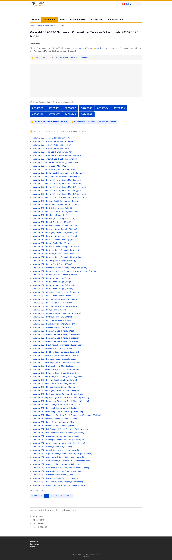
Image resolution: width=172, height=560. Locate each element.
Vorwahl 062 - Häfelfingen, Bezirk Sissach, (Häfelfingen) (58, 482)
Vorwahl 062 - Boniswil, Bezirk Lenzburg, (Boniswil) (56, 239)
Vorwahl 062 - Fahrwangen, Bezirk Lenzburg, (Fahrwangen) (59, 411)
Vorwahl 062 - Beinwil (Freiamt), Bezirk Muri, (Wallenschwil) (59, 187)
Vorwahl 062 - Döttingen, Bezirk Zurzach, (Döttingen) (57, 362)
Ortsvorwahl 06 (80, 48)
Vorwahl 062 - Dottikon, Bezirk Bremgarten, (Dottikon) (57, 355)
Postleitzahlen (78, 19)
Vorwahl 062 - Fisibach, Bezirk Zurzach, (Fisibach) (55, 418)
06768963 (86, 108)
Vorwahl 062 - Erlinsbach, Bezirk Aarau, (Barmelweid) (56, 404)
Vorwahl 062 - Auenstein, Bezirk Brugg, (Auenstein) (55, 162)
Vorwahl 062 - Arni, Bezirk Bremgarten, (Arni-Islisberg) (57, 155)
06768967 (54, 114)
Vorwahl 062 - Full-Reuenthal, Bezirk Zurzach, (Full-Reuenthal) (60, 429)
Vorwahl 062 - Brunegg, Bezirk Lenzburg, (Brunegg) (56, 292)
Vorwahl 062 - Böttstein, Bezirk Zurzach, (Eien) (54, 253)
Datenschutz (35, 544)
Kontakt (33, 546)
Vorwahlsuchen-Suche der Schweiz (89, 121)
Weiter (68, 495)
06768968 (70, 114)
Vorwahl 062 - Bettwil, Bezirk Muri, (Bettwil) (52, 208)
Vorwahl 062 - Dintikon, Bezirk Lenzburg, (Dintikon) (56, 352)
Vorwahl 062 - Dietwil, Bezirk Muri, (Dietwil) (52, 348)
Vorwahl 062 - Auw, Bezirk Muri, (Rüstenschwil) (54, 169)
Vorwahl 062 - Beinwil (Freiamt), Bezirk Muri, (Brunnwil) (57, 183)
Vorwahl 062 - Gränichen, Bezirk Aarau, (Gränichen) (56, 464)
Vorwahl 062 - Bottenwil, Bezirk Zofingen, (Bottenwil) (56, 246)
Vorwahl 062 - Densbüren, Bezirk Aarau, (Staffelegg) (56, 341)
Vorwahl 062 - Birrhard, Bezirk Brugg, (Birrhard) (54, 218)
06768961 (54, 108)
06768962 (70, 108)
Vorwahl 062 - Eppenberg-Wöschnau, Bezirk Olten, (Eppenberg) (61, 397)
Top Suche (37, 4)
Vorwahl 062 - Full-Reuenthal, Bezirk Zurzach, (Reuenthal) (58, 432)
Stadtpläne (97, 19)
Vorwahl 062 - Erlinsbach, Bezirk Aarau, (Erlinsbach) (56, 408)
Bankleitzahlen (116, 19)
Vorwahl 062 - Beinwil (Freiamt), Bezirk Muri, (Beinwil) (57, 180)
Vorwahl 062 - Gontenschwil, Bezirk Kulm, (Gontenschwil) (58, 457)
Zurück (34, 495)
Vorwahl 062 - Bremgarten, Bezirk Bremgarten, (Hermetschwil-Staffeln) (64, 271)
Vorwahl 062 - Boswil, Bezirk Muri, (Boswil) (52, 243)
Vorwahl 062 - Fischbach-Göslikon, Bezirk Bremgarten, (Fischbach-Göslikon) (67, 415)
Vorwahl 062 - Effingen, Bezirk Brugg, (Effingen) (54, 373)
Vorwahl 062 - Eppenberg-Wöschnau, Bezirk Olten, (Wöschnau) (61, 401)
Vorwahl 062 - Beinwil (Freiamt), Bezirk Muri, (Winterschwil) (59, 194)
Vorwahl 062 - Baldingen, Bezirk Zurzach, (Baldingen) (56, 176)
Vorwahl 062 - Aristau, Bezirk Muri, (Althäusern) (54, 141)
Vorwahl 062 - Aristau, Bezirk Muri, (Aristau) (52, 145)
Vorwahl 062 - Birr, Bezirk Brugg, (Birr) (50, 215)
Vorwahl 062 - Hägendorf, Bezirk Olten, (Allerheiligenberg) (59, 485)
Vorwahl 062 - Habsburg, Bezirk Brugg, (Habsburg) (55, 478)
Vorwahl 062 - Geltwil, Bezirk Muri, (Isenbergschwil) (56, 450)
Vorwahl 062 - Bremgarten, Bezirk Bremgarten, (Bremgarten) (60, 267)
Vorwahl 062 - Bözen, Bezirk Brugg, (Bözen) (52, 264)
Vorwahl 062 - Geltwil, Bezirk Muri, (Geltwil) (52, 446)
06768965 (119, 108)
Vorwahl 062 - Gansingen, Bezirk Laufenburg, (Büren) (56, 436)
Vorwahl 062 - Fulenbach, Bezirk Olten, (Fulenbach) (55, 425)
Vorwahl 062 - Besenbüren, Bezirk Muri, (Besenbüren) (56, 204)
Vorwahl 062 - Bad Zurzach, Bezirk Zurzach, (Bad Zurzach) (59, 173)
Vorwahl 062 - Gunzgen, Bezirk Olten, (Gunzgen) (54, 475)
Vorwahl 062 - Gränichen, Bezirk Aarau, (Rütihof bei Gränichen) (61, 468)
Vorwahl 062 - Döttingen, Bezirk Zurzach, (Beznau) (55, 359)
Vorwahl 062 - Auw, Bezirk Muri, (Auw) (50, 166)
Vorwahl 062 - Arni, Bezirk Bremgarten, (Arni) (53, 152)
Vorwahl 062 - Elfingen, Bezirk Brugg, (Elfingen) (54, 387)
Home (35, 19)
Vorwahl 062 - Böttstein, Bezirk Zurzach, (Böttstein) (56, 250)
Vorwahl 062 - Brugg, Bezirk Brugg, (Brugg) (52, 278)
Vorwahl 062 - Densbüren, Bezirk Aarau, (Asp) (53, 331)
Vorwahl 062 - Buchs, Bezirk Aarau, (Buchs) (52, 296)
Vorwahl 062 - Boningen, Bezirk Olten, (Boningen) (55, 232)
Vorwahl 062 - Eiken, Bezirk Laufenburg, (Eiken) (54, 383)
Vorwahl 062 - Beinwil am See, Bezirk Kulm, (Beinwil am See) (60, 197)
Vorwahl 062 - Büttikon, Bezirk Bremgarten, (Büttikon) (57, 313)
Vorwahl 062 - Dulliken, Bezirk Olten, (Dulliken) (54, 366)
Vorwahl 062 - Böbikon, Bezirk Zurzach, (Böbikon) (55, 225)
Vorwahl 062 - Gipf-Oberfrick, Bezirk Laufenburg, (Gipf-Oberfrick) (62, 453)
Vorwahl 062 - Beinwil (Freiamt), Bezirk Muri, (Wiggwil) (57, 190)
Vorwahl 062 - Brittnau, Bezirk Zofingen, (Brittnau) (55, 275)
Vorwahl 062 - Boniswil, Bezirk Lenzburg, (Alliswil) (55, 236)
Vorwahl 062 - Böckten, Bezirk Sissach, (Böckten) (55, 229)
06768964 (102, 108)
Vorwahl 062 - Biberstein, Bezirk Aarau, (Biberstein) (56, 211)
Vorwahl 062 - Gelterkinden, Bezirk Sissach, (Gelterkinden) (59, 443)
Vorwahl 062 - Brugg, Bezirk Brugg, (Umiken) (53, 289)
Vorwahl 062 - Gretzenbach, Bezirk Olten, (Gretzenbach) (58, 471)
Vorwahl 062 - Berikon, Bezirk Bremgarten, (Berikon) (56, 201)
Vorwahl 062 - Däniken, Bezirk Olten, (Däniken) (54, 324)
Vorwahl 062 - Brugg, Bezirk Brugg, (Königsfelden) (55, 285)
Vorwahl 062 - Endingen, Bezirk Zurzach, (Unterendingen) (58, 394)
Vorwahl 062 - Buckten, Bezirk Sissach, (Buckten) (55, 299)
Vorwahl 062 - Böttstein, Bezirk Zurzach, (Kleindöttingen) (58, 257)
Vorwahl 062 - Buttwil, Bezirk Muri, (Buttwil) (52, 317)
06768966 (37, 114)
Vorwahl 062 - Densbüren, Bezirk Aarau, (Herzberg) (56, 338)
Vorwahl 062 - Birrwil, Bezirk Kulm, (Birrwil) (52, 222)
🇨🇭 (128, 3)
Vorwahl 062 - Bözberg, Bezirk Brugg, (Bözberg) (54, 260)
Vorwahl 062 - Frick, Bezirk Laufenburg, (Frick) (54, 422)
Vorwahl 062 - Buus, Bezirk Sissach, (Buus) (52, 320)
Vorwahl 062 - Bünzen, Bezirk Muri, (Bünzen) (53, 303)
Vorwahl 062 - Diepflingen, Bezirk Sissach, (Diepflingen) (58, 345)
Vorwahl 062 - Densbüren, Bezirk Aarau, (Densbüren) (56, 334)
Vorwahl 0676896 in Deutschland (74, 57)
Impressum (34, 542)
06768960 (37, 108)
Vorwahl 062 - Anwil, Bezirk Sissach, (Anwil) (52, 138)
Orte (62, 19)
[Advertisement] (86, 80)
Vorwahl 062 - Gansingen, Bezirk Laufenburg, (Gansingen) (58, 439)
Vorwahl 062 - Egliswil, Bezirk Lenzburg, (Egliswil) (55, 380)
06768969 (86, 114)
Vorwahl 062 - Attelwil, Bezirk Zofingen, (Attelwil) (55, 159)
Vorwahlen (49, 19)
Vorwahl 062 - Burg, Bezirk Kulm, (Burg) (50, 310)
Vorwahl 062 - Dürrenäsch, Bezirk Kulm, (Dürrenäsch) (56, 369)
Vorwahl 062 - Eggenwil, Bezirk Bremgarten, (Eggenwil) (57, 376)
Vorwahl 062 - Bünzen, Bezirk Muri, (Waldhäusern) (55, 306)
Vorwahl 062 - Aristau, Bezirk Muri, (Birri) (51, 148)
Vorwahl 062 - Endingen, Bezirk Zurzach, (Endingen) (56, 390)
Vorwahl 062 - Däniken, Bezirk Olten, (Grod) (52, 327)
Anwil (98, 48)
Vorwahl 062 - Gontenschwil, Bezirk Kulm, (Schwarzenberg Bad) (61, 461)
